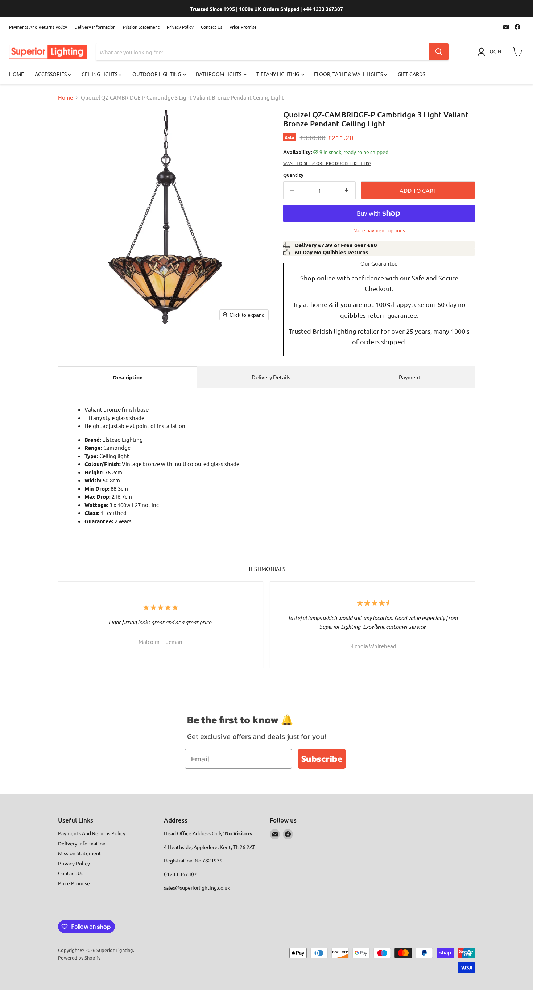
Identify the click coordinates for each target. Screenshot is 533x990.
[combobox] (262, 51)
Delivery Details (271, 377)
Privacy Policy (180, 26)
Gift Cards (411, 74)
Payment (410, 377)
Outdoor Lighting (157, 74)
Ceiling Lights (100, 74)
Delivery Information (95, 26)
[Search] (439, 51)
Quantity (293, 175)
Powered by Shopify (79, 957)
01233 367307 (180, 874)
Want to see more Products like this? (327, 163)
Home (16, 74)
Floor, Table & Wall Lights (349, 74)
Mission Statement (141, 26)
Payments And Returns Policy (38, 26)
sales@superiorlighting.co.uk (197, 887)
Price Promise (243, 26)
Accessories (51, 74)
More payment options (379, 230)
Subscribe (321, 758)
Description (128, 377)
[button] (491, 51)
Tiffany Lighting (278, 74)
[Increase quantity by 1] (347, 190)
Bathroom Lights (219, 74)
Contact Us (211, 26)
